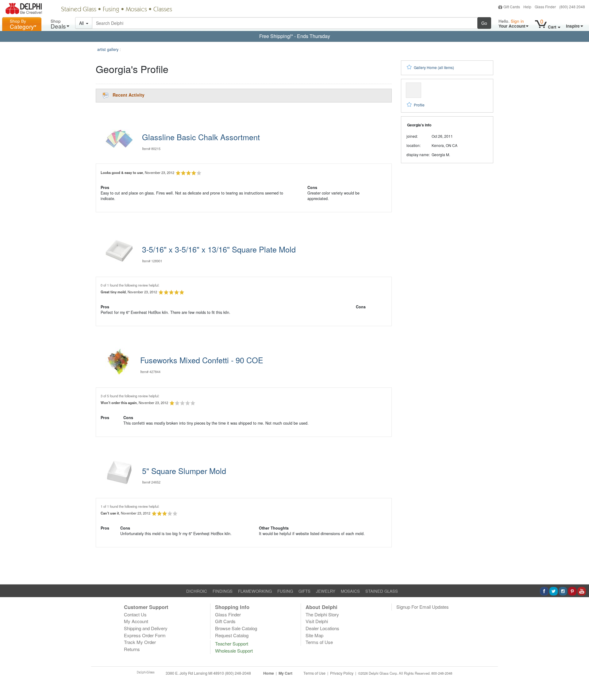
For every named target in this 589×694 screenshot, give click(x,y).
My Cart (285, 673)
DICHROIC (196, 591)
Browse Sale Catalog (236, 628)
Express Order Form (145, 635)
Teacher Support (231, 643)
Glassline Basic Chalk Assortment (201, 136)
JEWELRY (325, 591)
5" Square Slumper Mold (184, 470)
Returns (132, 649)
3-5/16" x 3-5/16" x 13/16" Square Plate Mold (219, 249)
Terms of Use (319, 642)
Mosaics (136, 9)
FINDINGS (223, 591)
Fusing (111, 9)
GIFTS (304, 591)
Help (527, 6)
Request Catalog (231, 635)
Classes (162, 9)
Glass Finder (545, 6)
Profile (419, 104)
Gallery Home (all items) (434, 67)
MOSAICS (350, 591)
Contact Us (135, 614)
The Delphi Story (322, 614)
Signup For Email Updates (422, 606)
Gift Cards (511, 6)
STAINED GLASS (381, 591)
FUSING (285, 591)
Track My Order (140, 642)
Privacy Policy (341, 673)
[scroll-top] (580, 676)
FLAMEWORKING (255, 591)
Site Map (314, 635)
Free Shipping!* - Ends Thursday (294, 36)
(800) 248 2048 (572, 6)
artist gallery (107, 49)
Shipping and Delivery (145, 628)
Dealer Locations (322, 628)
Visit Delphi (317, 621)
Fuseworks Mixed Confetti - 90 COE (201, 359)
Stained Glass (78, 9)
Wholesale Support (234, 650)
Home (268, 673)
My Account (136, 621)
